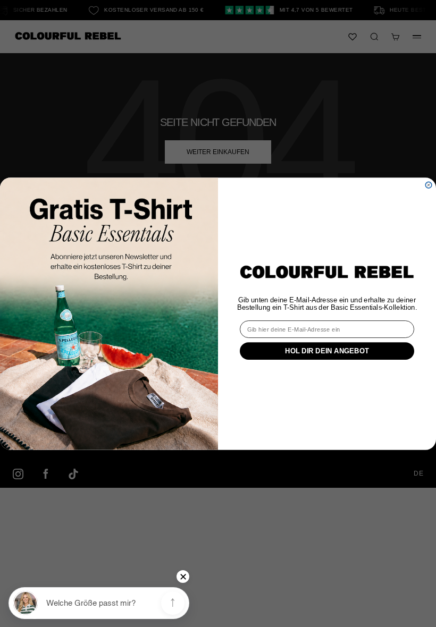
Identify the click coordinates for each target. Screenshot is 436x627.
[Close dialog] (428, 185)
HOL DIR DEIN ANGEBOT (327, 350)
